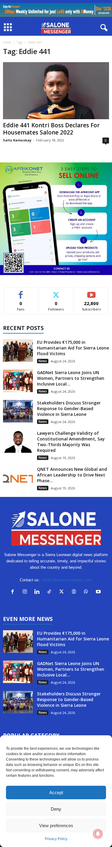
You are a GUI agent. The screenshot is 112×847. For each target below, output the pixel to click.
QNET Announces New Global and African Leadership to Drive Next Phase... (72, 474)
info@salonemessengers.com (66, 580)
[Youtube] (99, 592)
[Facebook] (14, 592)
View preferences (56, 825)
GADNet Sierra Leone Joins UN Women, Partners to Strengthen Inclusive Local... (70, 378)
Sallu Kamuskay (17, 140)
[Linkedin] (38, 592)
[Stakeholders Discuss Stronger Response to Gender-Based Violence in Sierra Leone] (18, 411)
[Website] (75, 592)
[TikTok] (51, 592)
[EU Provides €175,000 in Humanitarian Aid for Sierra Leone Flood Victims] (18, 350)
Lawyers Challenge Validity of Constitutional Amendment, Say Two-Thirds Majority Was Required (71, 441)
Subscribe (91, 292)
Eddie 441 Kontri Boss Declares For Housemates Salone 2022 (51, 128)
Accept (56, 792)
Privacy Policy (56, 839)
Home (7, 42)
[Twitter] (63, 592)
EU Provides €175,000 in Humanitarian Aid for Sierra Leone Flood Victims (73, 347)
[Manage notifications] (98, 834)
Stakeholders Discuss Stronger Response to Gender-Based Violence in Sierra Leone (69, 408)
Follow (56, 292)
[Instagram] (26, 592)
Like (20, 292)
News (43, 361)
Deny (56, 809)
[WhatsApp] (87, 592)
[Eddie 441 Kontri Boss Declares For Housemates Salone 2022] (56, 90)
